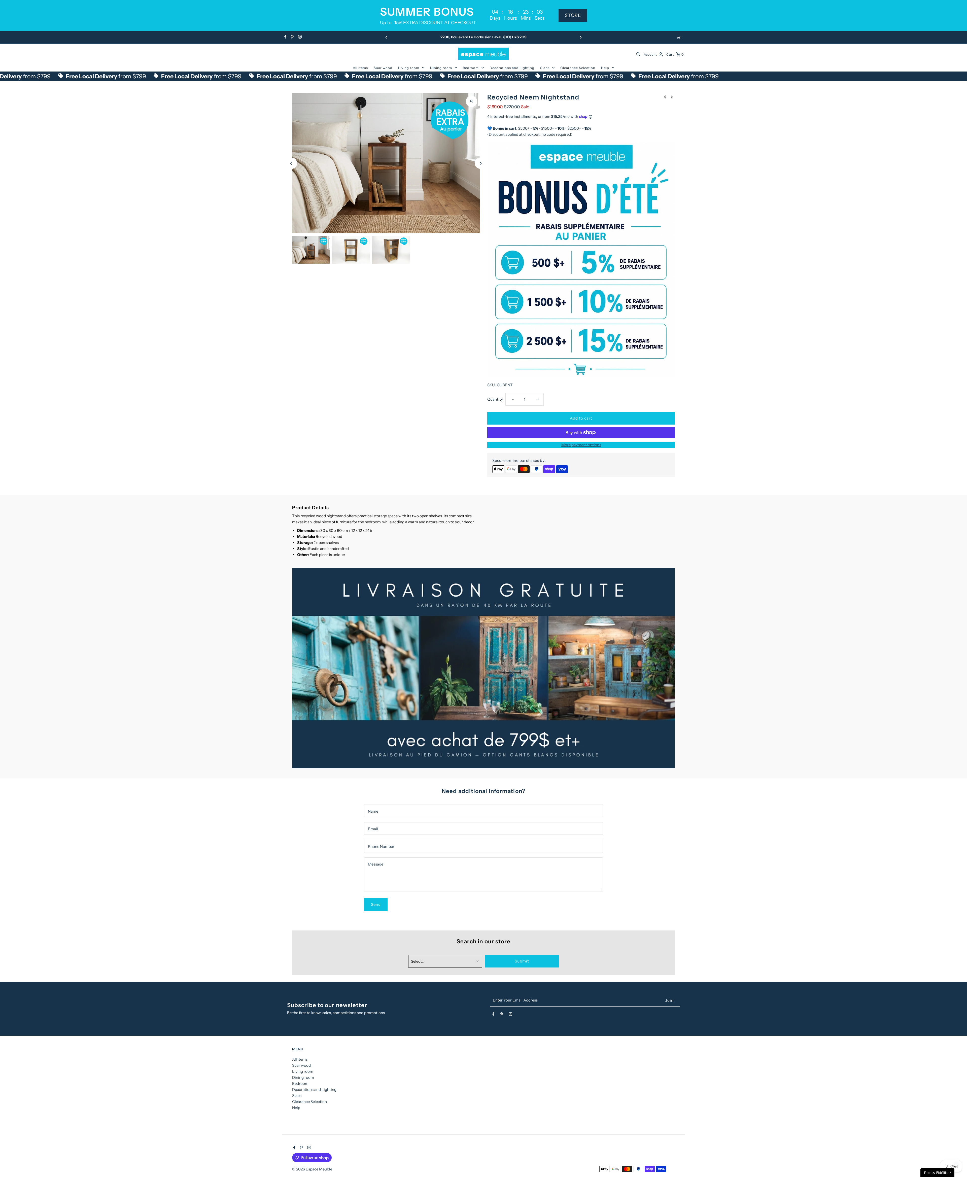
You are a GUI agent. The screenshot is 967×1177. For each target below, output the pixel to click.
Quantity (495, 399)
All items (360, 68)
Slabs (544, 68)
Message (375, 864)
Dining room (441, 68)
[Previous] (386, 37)
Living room (408, 68)
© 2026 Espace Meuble (312, 1169)
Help (605, 68)
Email (373, 828)
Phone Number (381, 846)
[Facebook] (284, 37)
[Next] (580, 37)
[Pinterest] (292, 37)
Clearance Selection (577, 68)
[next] (672, 96)
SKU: (491, 385)
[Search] (638, 53)
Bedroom (471, 68)
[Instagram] (299, 37)
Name (373, 811)
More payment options (581, 444)
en (679, 37)
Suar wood (383, 68)
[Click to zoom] (471, 101)
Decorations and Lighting (512, 68)
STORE (573, 15)
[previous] (665, 96)
